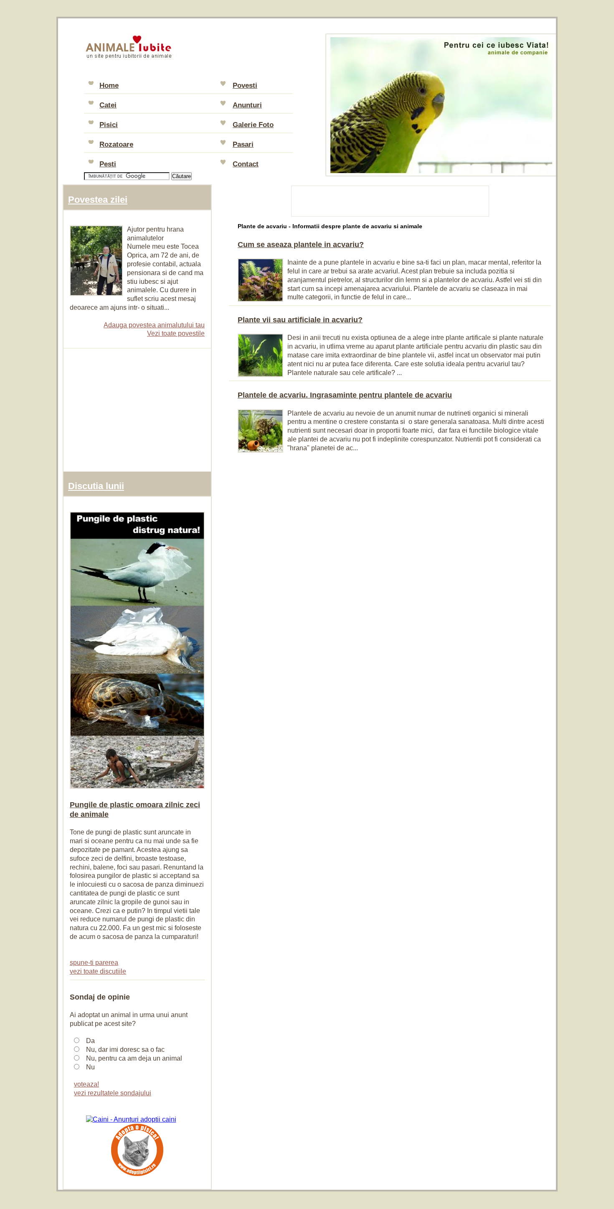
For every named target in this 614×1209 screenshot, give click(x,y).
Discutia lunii (96, 486)
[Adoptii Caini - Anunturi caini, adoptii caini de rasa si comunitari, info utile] (131, 1119)
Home (109, 85)
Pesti (107, 164)
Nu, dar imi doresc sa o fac (125, 1049)
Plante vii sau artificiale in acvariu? (300, 320)
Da (90, 1040)
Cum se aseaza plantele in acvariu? (301, 244)
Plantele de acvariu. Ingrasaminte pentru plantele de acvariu (345, 395)
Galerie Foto (253, 125)
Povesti (245, 85)
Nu (90, 1067)
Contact (246, 164)
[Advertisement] (390, 199)
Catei (108, 105)
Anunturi (247, 105)
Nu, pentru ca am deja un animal (134, 1058)
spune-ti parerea (94, 962)
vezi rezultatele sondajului (112, 1093)
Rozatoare (116, 144)
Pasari (243, 144)
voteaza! (86, 1084)
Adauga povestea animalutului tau (154, 325)
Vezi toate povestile (176, 333)
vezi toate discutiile (98, 971)
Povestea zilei (97, 199)
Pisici (108, 125)
